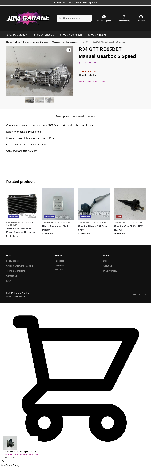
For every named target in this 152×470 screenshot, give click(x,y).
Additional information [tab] (84, 116)
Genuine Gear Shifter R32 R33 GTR (128, 228)
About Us (107, 266)
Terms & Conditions (15, 271)
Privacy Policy (110, 271)
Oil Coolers (12, 225)
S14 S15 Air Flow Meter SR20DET (21, 454)
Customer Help (124, 21)
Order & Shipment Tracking (19, 266)
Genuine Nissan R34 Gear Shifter (92, 228)
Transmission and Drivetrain (36, 42)
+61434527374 (60, 2)
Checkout (141, 21)
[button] (68, 50)
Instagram (60, 265)
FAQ (8, 281)
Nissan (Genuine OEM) (92, 81)
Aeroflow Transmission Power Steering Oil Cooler (20, 230)
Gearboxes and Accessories (65, 42)
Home (9, 42)
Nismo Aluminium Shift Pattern (55, 228)
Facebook (59, 260)
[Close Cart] (2, 461)
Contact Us (11, 276)
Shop (17, 42)
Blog (105, 260)
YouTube (59, 269)
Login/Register (104, 21)
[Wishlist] (33, 193)
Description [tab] (62, 116)
